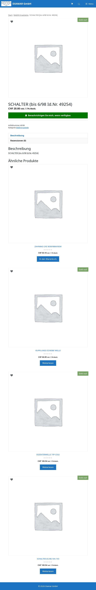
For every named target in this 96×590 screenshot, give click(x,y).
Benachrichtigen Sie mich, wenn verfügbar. (49, 115)
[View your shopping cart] (72, 3)
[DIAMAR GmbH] (6, 3)
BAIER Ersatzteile (21, 15)
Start (10, 15)
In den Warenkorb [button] (48, 259)
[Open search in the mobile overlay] (79, 4)
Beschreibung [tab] (17, 135)
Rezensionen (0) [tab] (18, 140)
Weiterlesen (48, 363)
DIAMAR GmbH (21, 3)
